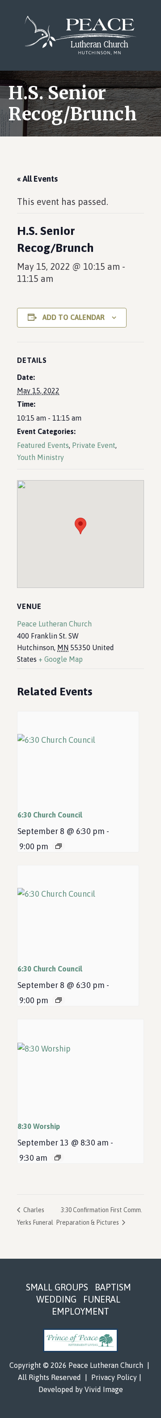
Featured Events (43, 445)
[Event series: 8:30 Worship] (58, 1157)
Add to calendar (73, 317)
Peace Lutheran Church (80, 35)
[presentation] (78, 756)
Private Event (93, 445)
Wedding (56, 1299)
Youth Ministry (40, 457)
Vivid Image (104, 1389)
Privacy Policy (114, 1377)
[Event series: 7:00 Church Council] (58, 846)
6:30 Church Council (49, 815)
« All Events (37, 178)
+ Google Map (60, 659)
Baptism (113, 1287)
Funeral (101, 1299)
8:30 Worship (38, 1126)
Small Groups (57, 1287)
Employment (80, 1311)
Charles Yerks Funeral (35, 1216)
